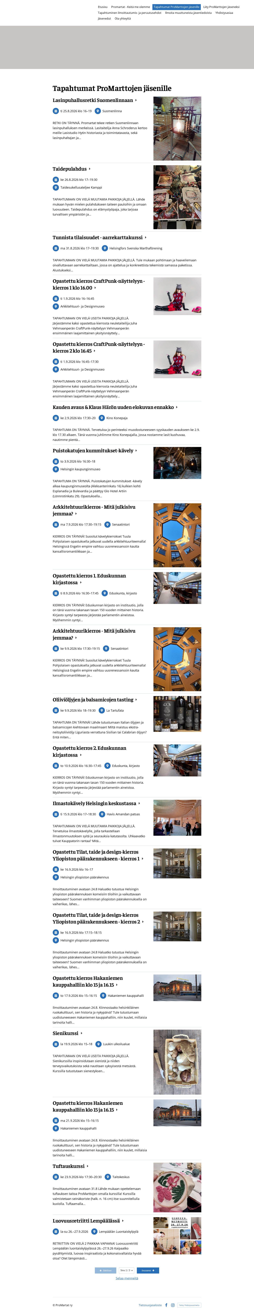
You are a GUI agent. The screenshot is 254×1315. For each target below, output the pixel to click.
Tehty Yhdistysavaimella (189, 1305)
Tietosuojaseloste (150, 1305)
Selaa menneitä (127, 1278)
